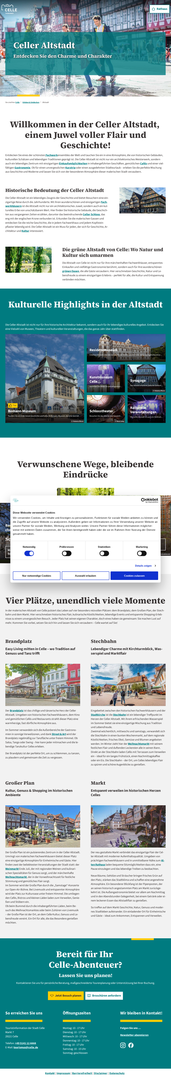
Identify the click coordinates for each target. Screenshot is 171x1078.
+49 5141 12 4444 (25, 1043)
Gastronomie (22, 168)
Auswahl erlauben (85, 575)
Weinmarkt (12, 869)
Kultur (25, 231)
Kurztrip (70, 168)
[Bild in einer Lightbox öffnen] (42, 685)
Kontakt (50, 1073)
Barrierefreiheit (82, 1073)
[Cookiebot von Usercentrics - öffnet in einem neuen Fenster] (143, 500)
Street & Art (59, 734)
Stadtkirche (98, 715)
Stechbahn (119, 715)
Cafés (143, 164)
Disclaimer (100, 1073)
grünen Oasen (70, 271)
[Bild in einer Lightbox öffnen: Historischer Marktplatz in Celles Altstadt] (128, 826)
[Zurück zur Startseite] (9, 9)
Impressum (63, 1073)
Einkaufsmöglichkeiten (73, 164)
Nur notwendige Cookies (36, 575)
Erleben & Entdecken (31, 102)
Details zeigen (143, 565)
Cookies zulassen (134, 575)
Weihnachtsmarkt (138, 744)
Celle (17, 102)
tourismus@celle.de (26, 1047)
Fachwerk (51, 155)
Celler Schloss (91, 214)
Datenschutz (117, 1073)
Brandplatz (16, 711)
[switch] (66, 553)
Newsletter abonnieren (134, 1035)
